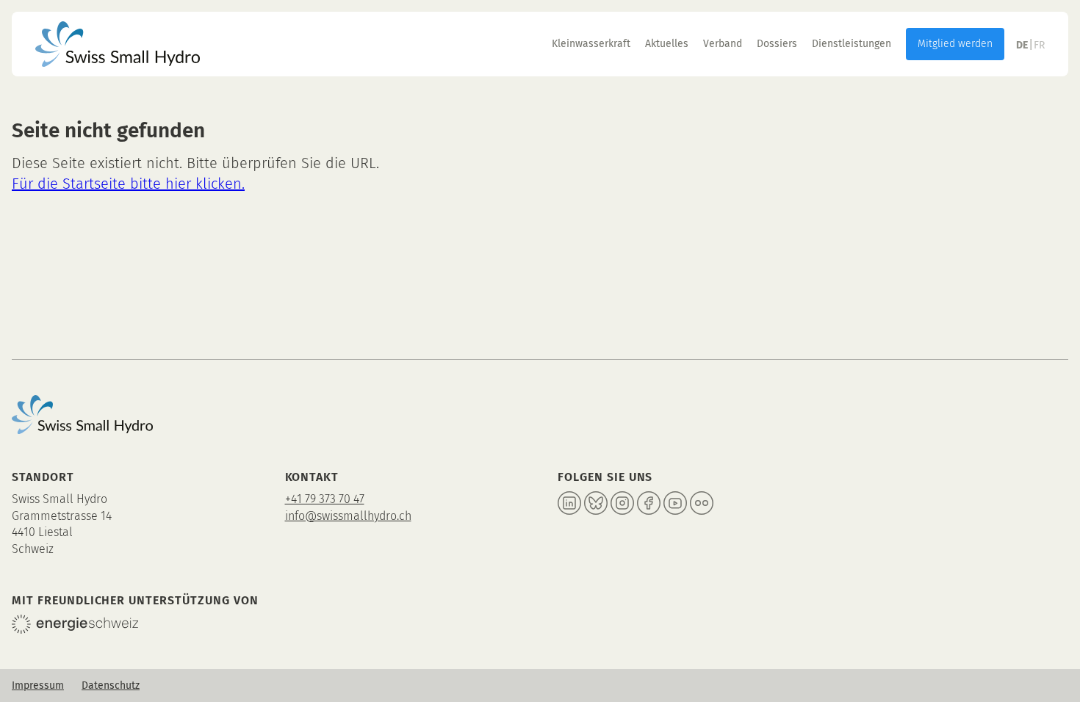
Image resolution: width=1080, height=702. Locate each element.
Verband (722, 43)
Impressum (38, 685)
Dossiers (777, 43)
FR (1039, 45)
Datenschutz (111, 685)
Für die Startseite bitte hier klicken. (128, 183)
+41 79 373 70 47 (324, 499)
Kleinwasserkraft (591, 43)
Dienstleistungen (851, 43)
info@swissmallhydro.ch (348, 516)
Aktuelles (666, 43)
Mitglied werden (955, 43)
